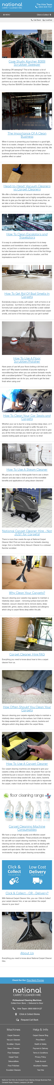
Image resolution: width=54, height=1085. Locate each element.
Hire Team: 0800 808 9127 (29, 1008)
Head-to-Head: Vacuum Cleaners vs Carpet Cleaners (27, 188)
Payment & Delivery (40, 1048)
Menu (7, 15)
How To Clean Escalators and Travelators (27, 236)
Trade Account (40, 1061)
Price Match (40, 1039)
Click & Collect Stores (29, 1014)
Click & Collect (43, 14)
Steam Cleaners (13, 1048)
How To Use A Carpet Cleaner (27, 763)
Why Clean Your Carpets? (27, 592)
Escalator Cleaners (13, 1070)
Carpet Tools (13, 1057)
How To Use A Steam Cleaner (27, 469)
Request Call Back (29, 1019)
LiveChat (48, 20)
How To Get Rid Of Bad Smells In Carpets (27, 295)
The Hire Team (44, 4)
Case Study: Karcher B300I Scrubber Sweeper (27, 63)
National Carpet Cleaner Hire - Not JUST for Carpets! (27, 533)
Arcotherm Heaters (40, 1065)
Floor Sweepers (13, 1052)
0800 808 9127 (44, 7)
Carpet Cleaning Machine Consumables (27, 828)
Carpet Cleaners (13, 1035)
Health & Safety (40, 1044)
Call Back (37, 20)
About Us (27, 953)
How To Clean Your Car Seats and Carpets (27, 417)
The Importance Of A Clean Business (27, 135)
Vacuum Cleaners (13, 1039)
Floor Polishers (13, 1065)
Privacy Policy (40, 1057)
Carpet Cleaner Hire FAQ (27, 654)
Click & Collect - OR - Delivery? (27, 893)
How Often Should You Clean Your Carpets (27, 709)
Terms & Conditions (40, 1052)
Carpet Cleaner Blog (40, 1035)
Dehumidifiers (13, 1061)
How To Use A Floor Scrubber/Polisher (27, 360)
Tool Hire (40, 1070)
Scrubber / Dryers (13, 1044)
